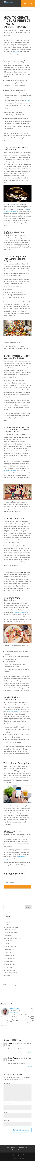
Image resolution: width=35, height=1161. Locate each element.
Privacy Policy (10, 1148)
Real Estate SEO (10, 955)
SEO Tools (7, 976)
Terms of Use (16, 1150)
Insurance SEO (9, 950)
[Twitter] (32, 1010)
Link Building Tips (9, 958)
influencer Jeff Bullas (13, 712)
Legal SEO (8, 952)
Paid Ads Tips (8, 967)
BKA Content (14, 1012)
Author (3, 1004)
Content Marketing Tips (11, 927)
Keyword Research (11, 973)
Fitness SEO (9, 944)
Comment (7, 1083)
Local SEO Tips (8, 961)
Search (28, 907)
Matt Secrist (9, 30)
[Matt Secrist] (5, 1014)
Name (6, 1104)
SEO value (17, 52)
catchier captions (20, 612)
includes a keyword (10, 470)
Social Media (9, 935)
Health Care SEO (10, 947)
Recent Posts (11, 1004)
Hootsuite (10, 648)
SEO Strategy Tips (9, 970)
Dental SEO (8, 941)
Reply (30, 1052)
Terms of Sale (22, 1148)
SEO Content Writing (20, 33)
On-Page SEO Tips (9, 964)
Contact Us (28, 3)
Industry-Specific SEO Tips (12, 938)
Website (6, 1120)
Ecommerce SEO (10, 929)
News (7, 924)
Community (7, 922)
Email (6, 1112)
